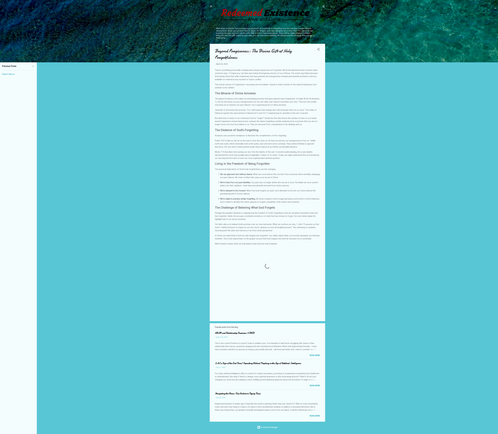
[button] (318, 50)
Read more (315, 355)
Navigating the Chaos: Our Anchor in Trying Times (238, 393)
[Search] (323, 7)
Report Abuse (8, 74)
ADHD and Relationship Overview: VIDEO (234, 333)
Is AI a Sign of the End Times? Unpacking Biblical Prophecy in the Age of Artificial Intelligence (258, 363)
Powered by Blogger (269, 427)
